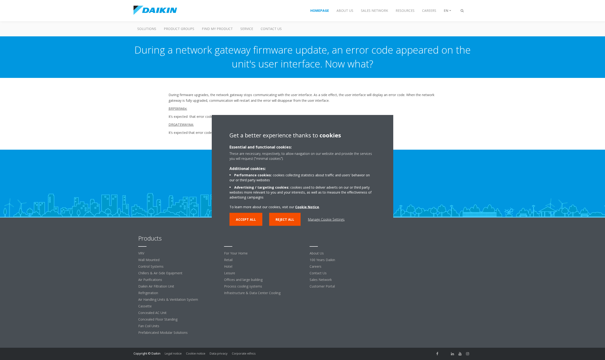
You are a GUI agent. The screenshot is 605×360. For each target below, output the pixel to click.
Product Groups (179, 28)
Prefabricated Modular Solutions (163, 332)
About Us (317, 253)
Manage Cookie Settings (326, 219)
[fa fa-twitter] (445, 354)
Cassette (145, 306)
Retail (228, 260)
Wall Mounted (149, 260)
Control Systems (151, 266)
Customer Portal (322, 286)
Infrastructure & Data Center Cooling (252, 293)
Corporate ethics (244, 353)
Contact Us (271, 28)
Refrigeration (148, 293)
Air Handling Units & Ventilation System (168, 299)
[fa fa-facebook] (437, 354)
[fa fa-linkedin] (452, 354)
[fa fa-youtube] (460, 354)
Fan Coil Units (148, 326)
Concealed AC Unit (152, 312)
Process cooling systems (243, 286)
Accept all (246, 219)
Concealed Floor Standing (157, 319)
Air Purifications (150, 279)
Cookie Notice (307, 206)
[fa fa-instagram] (467, 354)
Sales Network (321, 279)
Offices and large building (243, 279)
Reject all (285, 219)
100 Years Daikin (322, 260)
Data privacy (219, 353)
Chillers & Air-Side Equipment (160, 273)
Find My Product (217, 28)
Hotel (228, 266)
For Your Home (236, 253)
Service (246, 28)
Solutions (146, 28)
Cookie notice (195, 353)
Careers (315, 266)
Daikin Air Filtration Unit (156, 286)
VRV (141, 253)
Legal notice (173, 353)
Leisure (229, 273)
